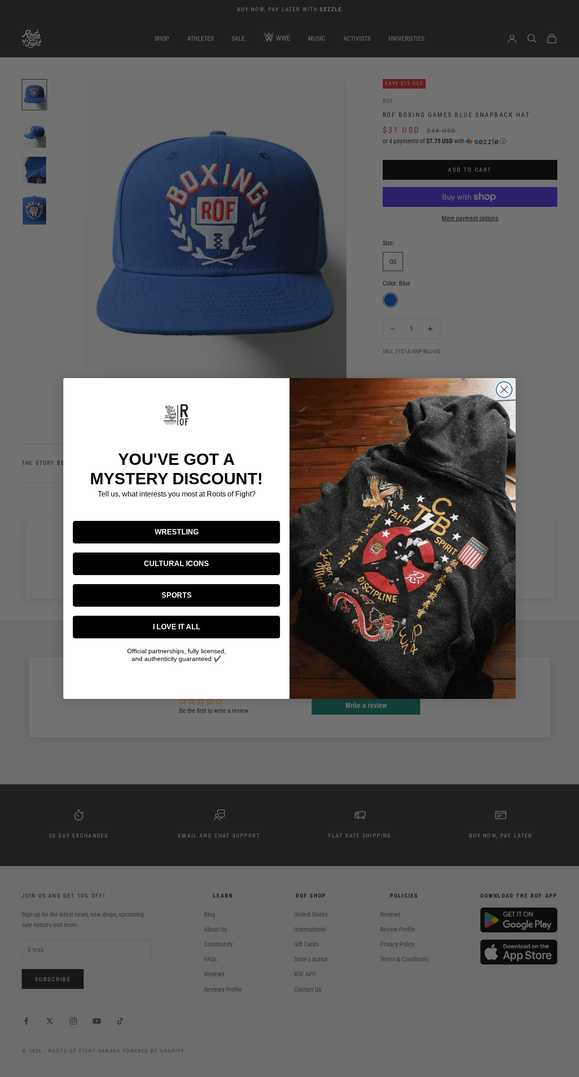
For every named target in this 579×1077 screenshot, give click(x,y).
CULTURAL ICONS (176, 563)
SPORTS (176, 595)
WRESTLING (177, 532)
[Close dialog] (504, 390)
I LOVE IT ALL (176, 627)
